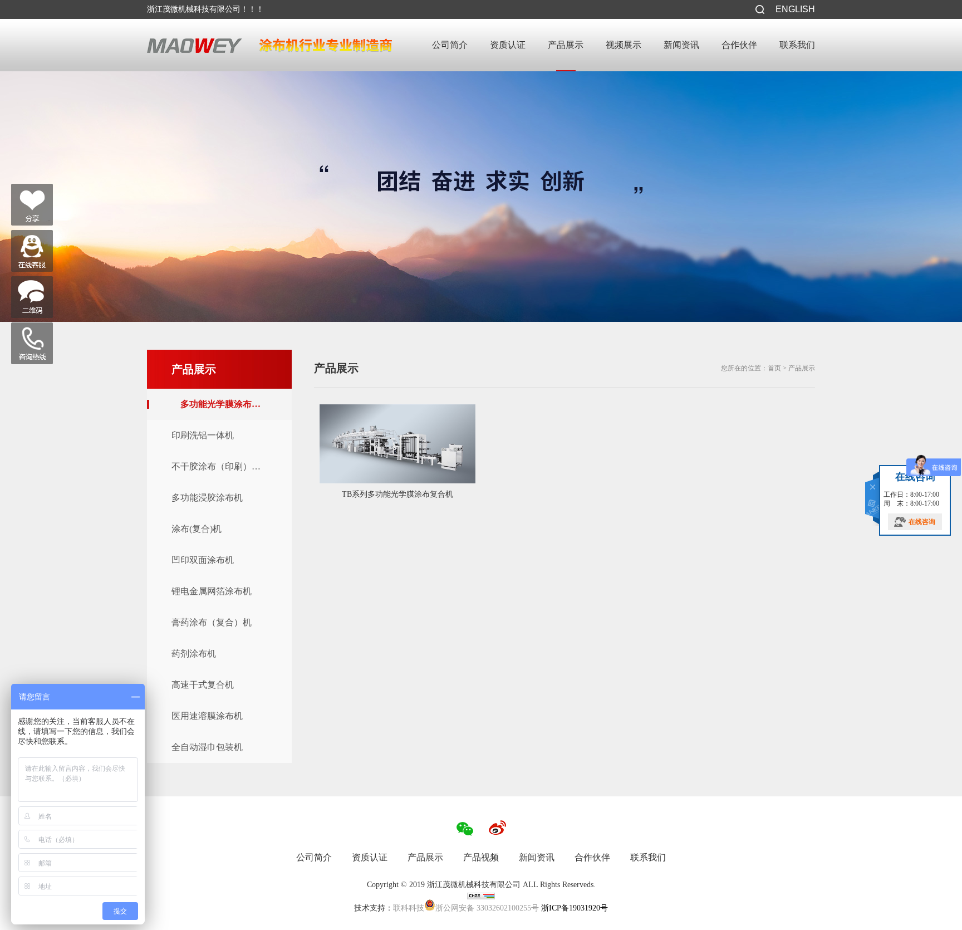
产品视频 (481, 857)
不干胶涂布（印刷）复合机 (224, 466)
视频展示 (623, 45)
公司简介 (450, 45)
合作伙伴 (739, 45)
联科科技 (408, 908)
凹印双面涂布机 (202, 560)
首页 (774, 368)
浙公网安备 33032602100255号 (487, 907)
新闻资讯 (681, 45)
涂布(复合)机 (196, 528)
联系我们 (797, 45)
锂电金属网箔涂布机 (211, 591)
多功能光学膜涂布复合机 (229, 404)
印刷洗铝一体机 (202, 435)
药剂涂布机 (193, 653)
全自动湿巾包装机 (207, 747)
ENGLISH (795, 9)
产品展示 (565, 45)
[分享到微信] (32, 205)
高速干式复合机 (202, 684)
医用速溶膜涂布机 (207, 716)
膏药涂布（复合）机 (211, 622)
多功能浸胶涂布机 (207, 497)
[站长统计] (481, 897)
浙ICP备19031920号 (573, 908)
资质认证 (508, 45)
